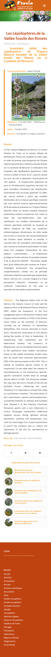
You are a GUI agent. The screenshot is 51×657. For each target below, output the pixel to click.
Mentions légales (11, 616)
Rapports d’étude (11, 637)
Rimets (39, 438)
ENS (16, 438)
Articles (7, 584)
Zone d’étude (9, 645)
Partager (8, 627)
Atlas (6, 595)
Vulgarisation (10, 641)
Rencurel (31, 438)
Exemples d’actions (12, 606)
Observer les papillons (13, 620)
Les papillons (9, 613)
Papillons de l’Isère (12, 623)
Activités (8, 577)
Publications (9, 634)
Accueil (7, 574)
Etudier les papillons (12, 599)
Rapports (25, 44)
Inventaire (23, 438)
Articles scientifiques (13, 588)
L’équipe (7, 609)
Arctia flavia (9, 581)
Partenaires (9, 630)
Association (9, 591)
